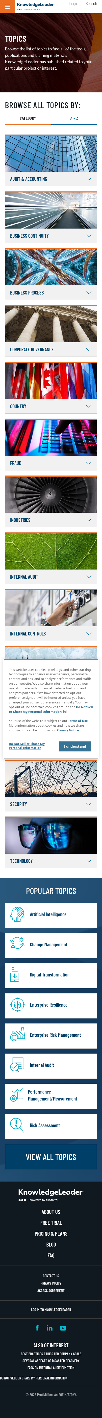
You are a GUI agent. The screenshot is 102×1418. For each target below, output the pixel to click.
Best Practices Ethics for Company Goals (51, 1354)
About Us (51, 1211)
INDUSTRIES (20, 520)
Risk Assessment (45, 1125)
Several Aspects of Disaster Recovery (51, 1360)
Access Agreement (51, 1290)
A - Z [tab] (74, 118)
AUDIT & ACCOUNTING (28, 179)
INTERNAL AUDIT (24, 577)
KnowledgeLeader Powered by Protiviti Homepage (51, 1195)
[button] (7, 6)
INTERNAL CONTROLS (28, 633)
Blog (51, 1244)
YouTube (63, 1328)
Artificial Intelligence (48, 914)
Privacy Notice (68, 730)
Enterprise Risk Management (55, 1035)
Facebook (37, 1328)
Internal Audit (42, 1065)
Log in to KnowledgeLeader (51, 1309)
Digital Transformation (50, 974)
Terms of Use (78, 721)
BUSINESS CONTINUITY (29, 236)
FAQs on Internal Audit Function (51, 1367)
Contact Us (51, 1275)
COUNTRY (18, 406)
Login (73, 3)
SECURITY (18, 804)
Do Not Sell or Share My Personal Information (34, 1378)
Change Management (48, 944)
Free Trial (51, 1222)
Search (91, 3)
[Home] (35, 7)
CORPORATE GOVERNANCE (32, 349)
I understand (75, 746)
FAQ (51, 1255)
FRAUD (15, 463)
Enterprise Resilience (49, 1005)
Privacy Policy (51, 1283)
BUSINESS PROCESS (27, 293)
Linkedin (49, 1328)
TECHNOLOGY (21, 861)
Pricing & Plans (51, 1233)
